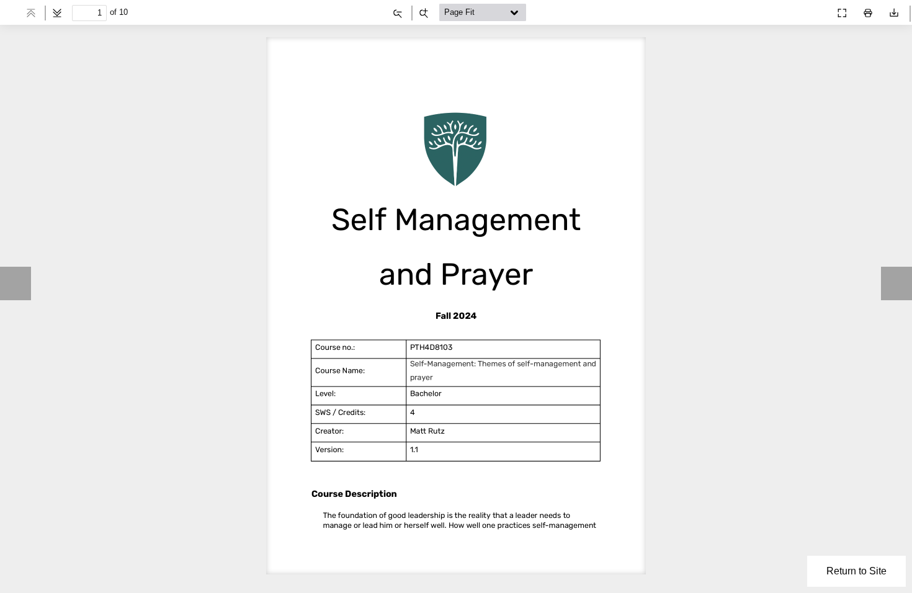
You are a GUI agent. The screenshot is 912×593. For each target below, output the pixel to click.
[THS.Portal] (817, 10)
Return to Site (856, 571)
